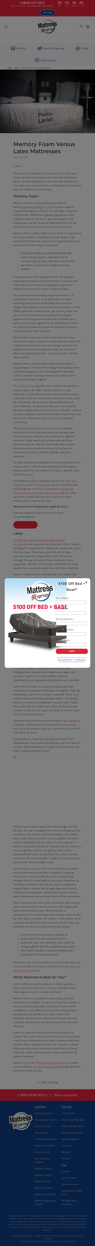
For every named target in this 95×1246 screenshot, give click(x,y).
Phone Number (65, 629)
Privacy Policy (81, 659)
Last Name (62, 608)
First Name (62, 598)
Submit (72, 651)
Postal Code (63, 640)
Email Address (64, 619)
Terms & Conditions (65, 659)
